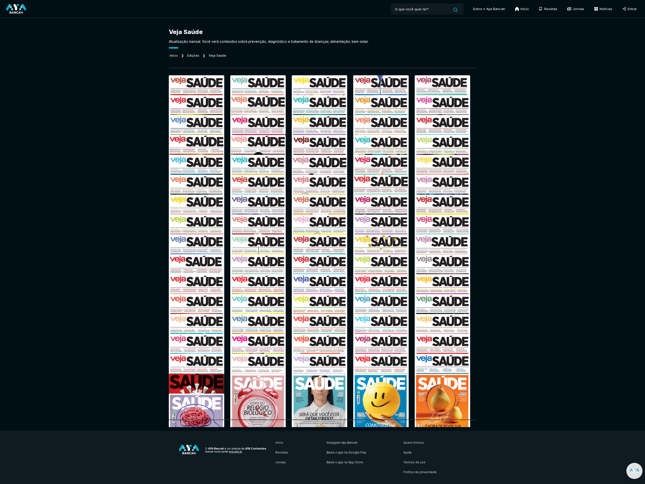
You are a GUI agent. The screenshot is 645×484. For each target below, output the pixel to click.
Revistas (550, 9)
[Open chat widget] (634, 471)
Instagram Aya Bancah (342, 442)
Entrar (632, 9)
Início (524, 9)
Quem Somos (413, 442)
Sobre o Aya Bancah (489, 9)
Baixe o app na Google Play (346, 452)
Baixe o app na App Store (345, 462)
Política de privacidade (420, 472)
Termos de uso (414, 462)
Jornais (578, 9)
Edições (193, 55)
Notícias (605, 9)
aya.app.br (235, 451)
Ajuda (407, 452)
